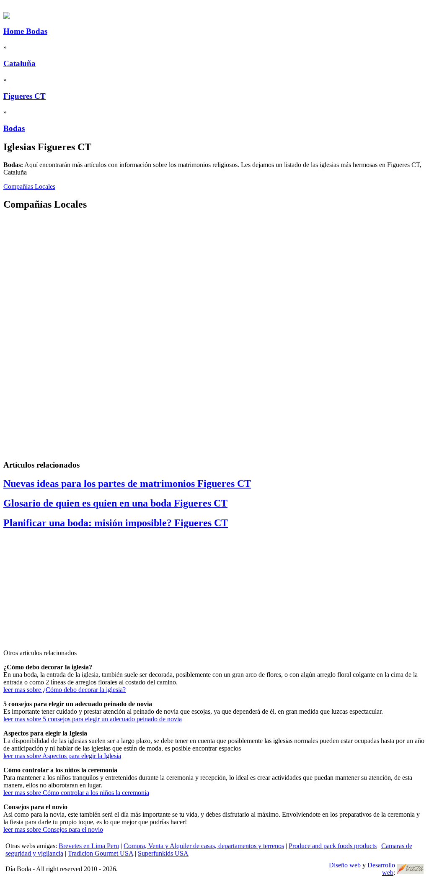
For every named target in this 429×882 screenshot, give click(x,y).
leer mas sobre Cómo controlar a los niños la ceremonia (76, 792)
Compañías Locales (29, 186)
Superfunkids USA (163, 853)
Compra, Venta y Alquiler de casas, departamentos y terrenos (204, 845)
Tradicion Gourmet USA (100, 853)
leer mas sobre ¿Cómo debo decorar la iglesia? (64, 689)
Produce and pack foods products (333, 845)
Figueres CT (24, 96)
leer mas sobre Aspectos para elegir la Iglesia (62, 755)
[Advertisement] (214, 277)
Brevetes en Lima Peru (89, 845)
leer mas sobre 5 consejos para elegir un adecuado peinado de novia (92, 719)
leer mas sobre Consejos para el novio (53, 829)
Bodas (14, 128)
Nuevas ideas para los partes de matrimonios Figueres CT (127, 483)
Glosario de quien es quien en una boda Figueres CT (115, 503)
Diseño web (345, 865)
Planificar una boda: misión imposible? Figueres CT (115, 522)
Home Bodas (25, 31)
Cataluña (19, 63)
